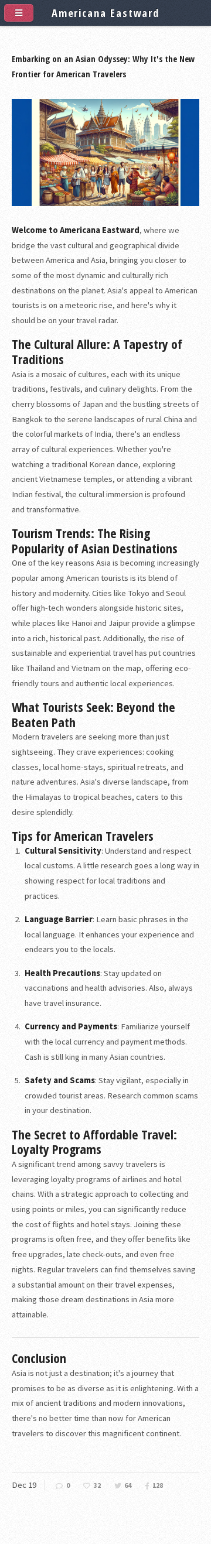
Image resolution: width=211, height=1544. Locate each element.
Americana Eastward (105, 12)
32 (97, 1485)
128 (157, 1485)
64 (127, 1485)
